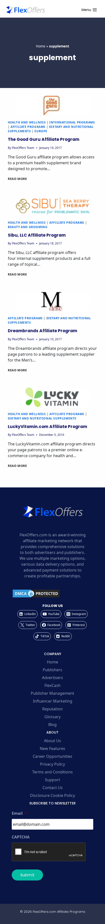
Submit (27, 875)
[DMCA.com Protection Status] (52, 593)
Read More (17, 178)
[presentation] (52, 105)
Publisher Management (52, 693)
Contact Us (52, 787)
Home (40, 46)
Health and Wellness (27, 122)
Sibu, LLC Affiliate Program (37, 235)
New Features (52, 748)
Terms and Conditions (52, 772)
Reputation (52, 709)
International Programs (72, 122)
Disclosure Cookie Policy (52, 795)
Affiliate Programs (27, 127)
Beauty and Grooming (27, 227)
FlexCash (52, 685)
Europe (40, 131)
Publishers (52, 669)
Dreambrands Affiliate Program (42, 331)
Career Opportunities (52, 756)
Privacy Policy (52, 764)
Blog (52, 724)
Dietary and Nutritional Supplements (42, 418)
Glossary (52, 716)
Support (52, 779)
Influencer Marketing (52, 701)
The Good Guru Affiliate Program (43, 139)
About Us (52, 740)
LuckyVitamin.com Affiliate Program (47, 426)
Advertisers (52, 677)
